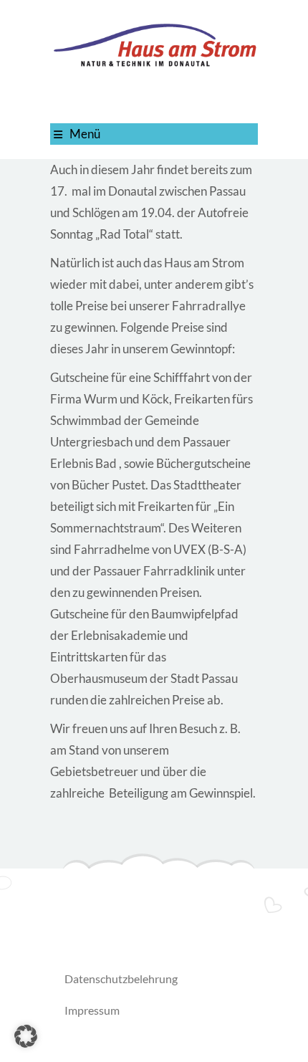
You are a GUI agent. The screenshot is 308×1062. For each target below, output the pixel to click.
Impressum (92, 1010)
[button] (26, 1036)
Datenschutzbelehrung (121, 978)
